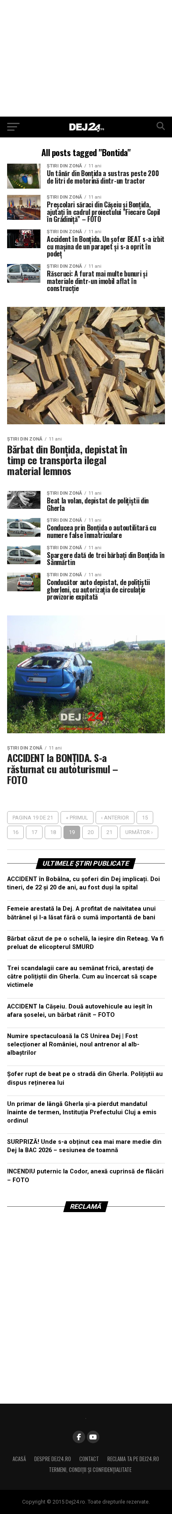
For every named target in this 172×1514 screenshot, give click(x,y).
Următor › (139, 832)
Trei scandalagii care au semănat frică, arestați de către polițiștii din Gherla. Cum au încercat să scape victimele (82, 977)
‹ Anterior (115, 817)
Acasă (19, 1459)
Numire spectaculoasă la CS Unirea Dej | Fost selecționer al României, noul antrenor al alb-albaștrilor (73, 1044)
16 (15, 832)
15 (145, 817)
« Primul (77, 817)
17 (34, 832)
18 (53, 832)
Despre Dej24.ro (52, 1459)
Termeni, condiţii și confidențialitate (90, 1470)
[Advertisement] (86, 58)
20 (91, 832)
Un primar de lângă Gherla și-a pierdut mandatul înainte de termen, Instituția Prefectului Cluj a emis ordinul (82, 1112)
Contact (89, 1459)
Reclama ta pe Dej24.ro (133, 1459)
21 (109, 832)
